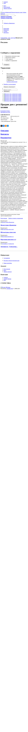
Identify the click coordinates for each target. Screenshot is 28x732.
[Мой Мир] (8, 126)
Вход (5, 5)
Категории (6, 28)
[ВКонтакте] (3, 126)
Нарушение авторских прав (12, 56)
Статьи (5, 31)
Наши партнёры (8, 263)
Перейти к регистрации (10, 84)
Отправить (6, 64)
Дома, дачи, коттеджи (10, 37)
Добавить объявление (9, 23)
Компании (6, 29)
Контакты (6, 32)
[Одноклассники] (6, 126)
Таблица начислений (12, 81)
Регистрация (7, 7)
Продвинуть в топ (5, 112)
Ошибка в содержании (11, 60)
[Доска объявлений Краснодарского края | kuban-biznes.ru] (14, 13)
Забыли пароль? (8, 8)
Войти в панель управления (16, 218)
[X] (1, 126)
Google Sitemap (7, 278)
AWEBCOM (9, 288)
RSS (5, 3)
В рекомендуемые (5, 111)
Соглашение (7, 258)
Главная (6, 1)
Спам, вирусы (9, 59)
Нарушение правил (10, 57)
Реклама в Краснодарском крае (11, 260)
